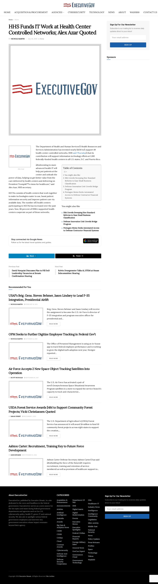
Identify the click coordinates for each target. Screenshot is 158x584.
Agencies (57, 12)
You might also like (72, 175)
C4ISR (59, 531)
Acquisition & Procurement (31, 12)
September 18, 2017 (32, 377)
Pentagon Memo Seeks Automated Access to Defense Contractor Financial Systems (81, 195)
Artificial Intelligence (62, 514)
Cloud (59, 541)
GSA (89, 500)
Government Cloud (77, 556)
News (111, 12)
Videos (90, 556)
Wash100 (134, 12)
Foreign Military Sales (78, 543)
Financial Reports (76, 537)
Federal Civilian (78, 533)
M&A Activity (93, 523)
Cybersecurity (76, 12)
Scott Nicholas (17, 377)
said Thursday (79, 153)
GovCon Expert (78, 551)
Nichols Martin (18, 39)
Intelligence (93, 510)
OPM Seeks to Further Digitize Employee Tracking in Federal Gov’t (52, 334)
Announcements (63, 506)
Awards (60, 522)
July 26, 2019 (32, 39)
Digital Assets (77, 509)
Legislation (92, 519)
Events (75, 518)
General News (78, 548)
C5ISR (59, 534)
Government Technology (77, 561)
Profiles (91, 546)
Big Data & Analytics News (63, 526)
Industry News (94, 507)
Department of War (78, 501)
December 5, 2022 (29, 416)
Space (90, 549)
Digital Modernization (78, 514)
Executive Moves (76, 523)
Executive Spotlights (76, 528)
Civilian (60, 538)
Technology (96, 12)
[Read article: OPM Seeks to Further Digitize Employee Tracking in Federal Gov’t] (26, 350)
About (122, 12)
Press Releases (94, 542)
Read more (54, 323)
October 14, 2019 (31, 339)
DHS (74, 506)
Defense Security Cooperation (62, 561)
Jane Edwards (16, 455)
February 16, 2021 (31, 304)
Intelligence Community (93, 515)
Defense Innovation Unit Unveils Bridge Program (81, 187)
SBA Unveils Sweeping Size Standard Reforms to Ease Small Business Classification (80, 181)
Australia (60, 518)
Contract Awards (60, 546)
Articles (60, 509)
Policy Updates (94, 539)
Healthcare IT (93, 503)
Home (7, 12)
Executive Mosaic (25, 576)
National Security (91, 531)
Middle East (92, 526)
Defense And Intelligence (62, 555)
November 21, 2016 (30, 455)
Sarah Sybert (16, 416)
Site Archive (50, 576)
